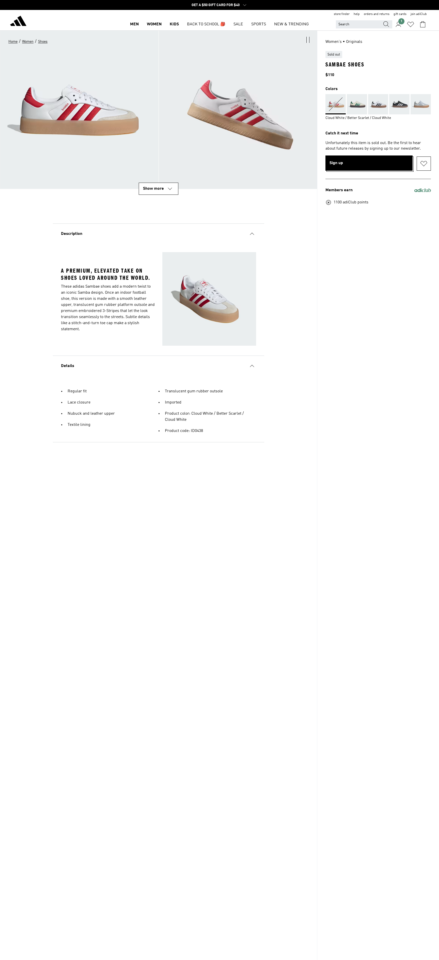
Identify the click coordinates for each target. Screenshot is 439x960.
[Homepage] (18, 22)
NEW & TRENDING (291, 24)
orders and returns (376, 14)
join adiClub (419, 14)
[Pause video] (308, 40)
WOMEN (154, 24)
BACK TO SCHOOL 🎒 (206, 24)
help (357, 14)
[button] (238, 110)
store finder (342, 14)
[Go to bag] (423, 24)
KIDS (174, 24)
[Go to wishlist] (410, 24)
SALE (238, 24)
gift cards (400, 14)
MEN (134, 24)
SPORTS (258, 24)
